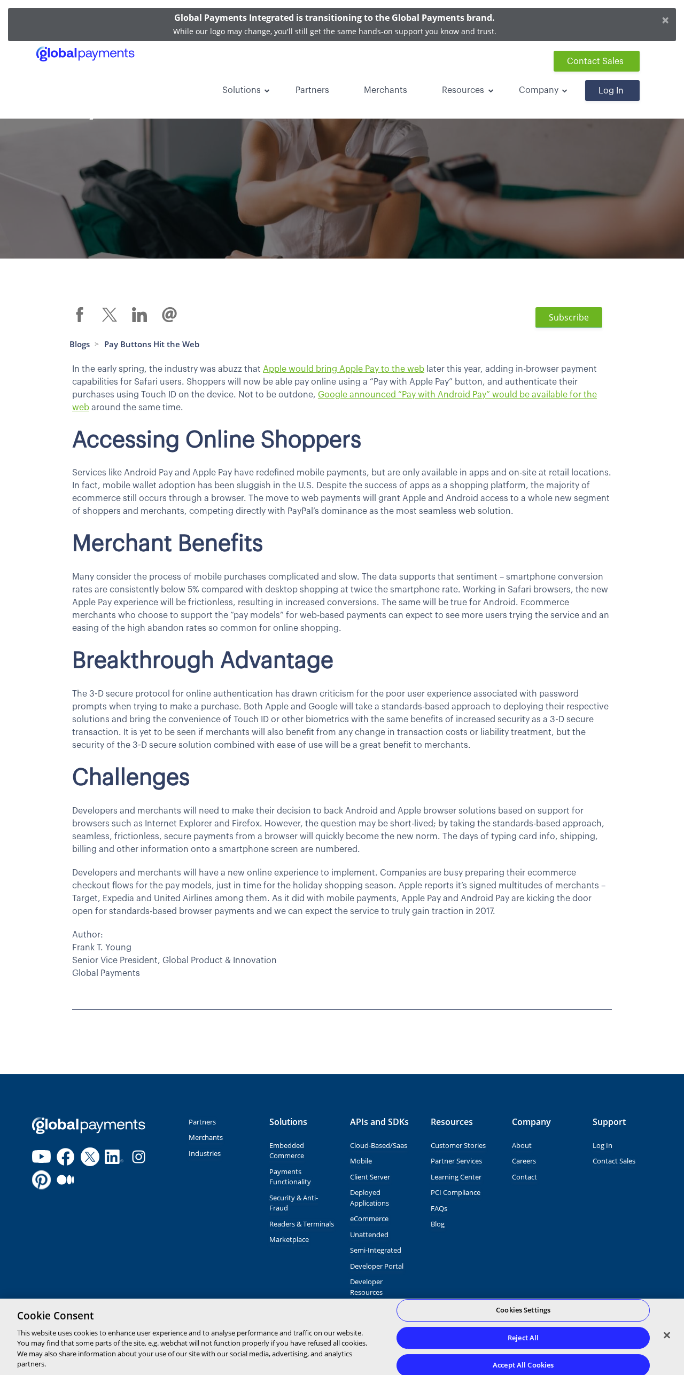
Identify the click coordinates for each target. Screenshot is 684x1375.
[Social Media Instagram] (138, 1156)
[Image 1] (88, 1125)
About (522, 1145)
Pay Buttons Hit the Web (151, 344)
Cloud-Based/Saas (378, 1145)
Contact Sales (595, 61)
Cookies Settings (523, 1310)
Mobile (361, 1161)
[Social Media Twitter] (90, 1156)
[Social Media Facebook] (65, 1156)
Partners (312, 90)
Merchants (385, 90)
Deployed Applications (369, 1198)
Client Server (370, 1177)
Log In (611, 91)
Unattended (369, 1234)
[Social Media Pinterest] (41, 1180)
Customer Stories (458, 1145)
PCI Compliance (455, 1192)
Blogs (79, 344)
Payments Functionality (290, 1177)
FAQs (439, 1208)
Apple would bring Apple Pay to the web (343, 369)
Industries (205, 1153)
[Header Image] (85, 53)
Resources (463, 90)
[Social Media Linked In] (114, 1156)
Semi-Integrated (375, 1250)
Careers (524, 1161)
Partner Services (456, 1161)
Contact (524, 1177)
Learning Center (456, 1177)
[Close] (667, 1335)
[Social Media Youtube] (41, 1156)
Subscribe (569, 317)
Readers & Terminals (301, 1224)
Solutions (241, 90)
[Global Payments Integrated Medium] (65, 1180)
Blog (438, 1224)
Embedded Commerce (286, 1150)
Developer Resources (366, 1287)
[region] (342, 1337)
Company (538, 90)
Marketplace (289, 1239)
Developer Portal (376, 1266)
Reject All (523, 1337)
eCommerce (369, 1218)
